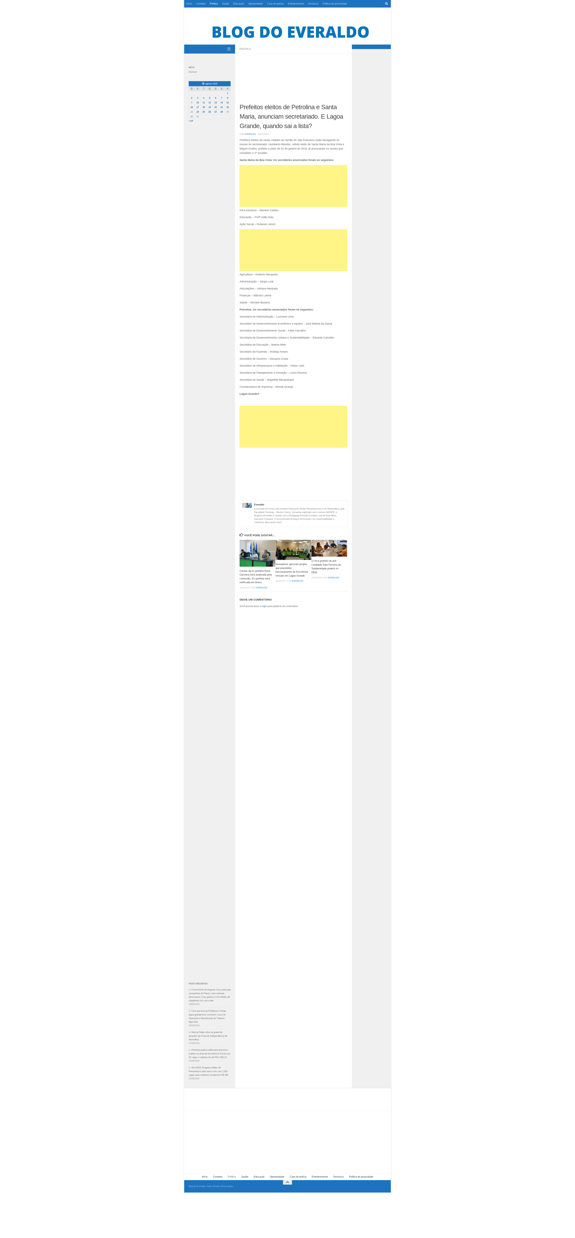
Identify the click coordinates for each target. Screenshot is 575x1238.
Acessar (193, 71)
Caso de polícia (275, 3)
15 (227, 102)
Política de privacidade (335, 3)
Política (214, 3)
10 (197, 102)
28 (221, 112)
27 (215, 112)
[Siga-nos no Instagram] (229, 49)
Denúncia (313, 3)
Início (189, 3)
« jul (191, 120)
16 (191, 107)
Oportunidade (255, 3)
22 (227, 107)
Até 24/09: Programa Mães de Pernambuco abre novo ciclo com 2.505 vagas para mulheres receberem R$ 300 (208, 1071)
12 (209, 102)
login (264, 606)
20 (215, 107)
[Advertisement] (293, 80)
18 (203, 107)
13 (215, 102)
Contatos (201, 3)
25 (203, 112)
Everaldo (250, 134)
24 (197, 112)
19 (209, 107)
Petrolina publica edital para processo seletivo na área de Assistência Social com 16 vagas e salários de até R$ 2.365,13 (209, 1053)
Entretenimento (296, 3)
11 (204, 102)
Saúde (225, 3)
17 (197, 107)
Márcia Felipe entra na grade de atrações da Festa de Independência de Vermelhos (208, 1036)
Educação (238, 3)
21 (221, 107)
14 (221, 102)
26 (209, 112)
